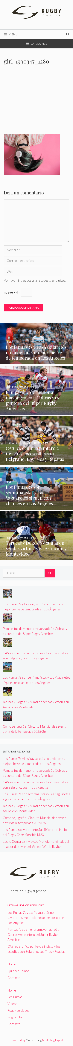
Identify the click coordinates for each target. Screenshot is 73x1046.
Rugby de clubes (18, 1010)
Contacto (13, 978)
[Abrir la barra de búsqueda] (68, 34)
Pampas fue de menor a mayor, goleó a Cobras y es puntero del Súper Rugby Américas (33, 934)
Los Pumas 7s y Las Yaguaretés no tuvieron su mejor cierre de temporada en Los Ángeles (35, 918)
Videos (12, 1004)
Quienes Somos (18, 971)
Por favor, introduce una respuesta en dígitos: (35, 280)
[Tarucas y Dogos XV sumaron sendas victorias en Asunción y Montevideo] (36, 558)
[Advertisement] (36, 101)
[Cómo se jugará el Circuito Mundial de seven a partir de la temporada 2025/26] (7, 718)
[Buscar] (50, 573)
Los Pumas (14, 997)
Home (11, 964)
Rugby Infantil (16, 1017)
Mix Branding (34, 1040)
